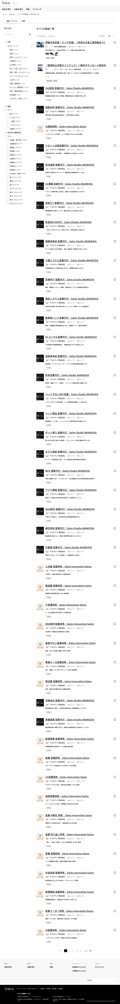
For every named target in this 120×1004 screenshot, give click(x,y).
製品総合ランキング (79, 967)
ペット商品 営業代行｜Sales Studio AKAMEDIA (71, 413)
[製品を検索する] (30, 34)
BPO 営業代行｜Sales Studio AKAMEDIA (67, 470)
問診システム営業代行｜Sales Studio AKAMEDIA (71, 298)
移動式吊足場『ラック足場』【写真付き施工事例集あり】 (75, 42)
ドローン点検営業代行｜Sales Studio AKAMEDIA (71, 145)
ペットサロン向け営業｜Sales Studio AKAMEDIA (71, 394)
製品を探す (6, 9)
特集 (28, 9)
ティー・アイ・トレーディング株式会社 (67, 69)
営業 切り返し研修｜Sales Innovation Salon (69, 834)
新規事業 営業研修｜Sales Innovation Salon (69, 738)
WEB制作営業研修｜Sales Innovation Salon (69, 624)
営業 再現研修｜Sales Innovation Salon (67, 853)
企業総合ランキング (79, 971)
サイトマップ (99, 967)
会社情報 (48, 988)
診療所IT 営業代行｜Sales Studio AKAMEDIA (69, 279)
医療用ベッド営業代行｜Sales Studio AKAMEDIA (71, 317)
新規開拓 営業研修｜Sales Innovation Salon (69, 891)
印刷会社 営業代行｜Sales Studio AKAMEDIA (69, 700)
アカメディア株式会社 (57, 92)
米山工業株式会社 (60, 46)
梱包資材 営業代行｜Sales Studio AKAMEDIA (69, 528)
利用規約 (42, 988)
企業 (23, 21)
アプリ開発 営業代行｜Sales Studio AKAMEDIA (71, 490)
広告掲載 (60, 988)
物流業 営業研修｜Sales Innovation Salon (68, 681)
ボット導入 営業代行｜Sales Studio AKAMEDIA (71, 432)
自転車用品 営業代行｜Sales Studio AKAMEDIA (71, 356)
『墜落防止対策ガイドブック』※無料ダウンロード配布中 (75, 65)
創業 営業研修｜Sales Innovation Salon (67, 758)
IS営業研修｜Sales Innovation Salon (65, 930)
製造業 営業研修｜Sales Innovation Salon (68, 585)
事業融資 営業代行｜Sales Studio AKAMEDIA (69, 719)
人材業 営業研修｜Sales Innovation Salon (68, 566)
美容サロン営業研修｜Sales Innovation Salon (70, 643)
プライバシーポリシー (22, 988)
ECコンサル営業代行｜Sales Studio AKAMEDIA (71, 337)
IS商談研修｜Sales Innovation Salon (65, 126)
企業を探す (18, 9)
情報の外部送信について (33, 988)
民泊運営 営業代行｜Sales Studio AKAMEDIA (69, 164)
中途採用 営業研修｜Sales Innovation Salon (69, 872)
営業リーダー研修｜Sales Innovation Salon (69, 911)
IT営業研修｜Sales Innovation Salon (65, 604)
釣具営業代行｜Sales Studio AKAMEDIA (67, 375)
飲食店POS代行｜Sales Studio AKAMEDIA (68, 222)
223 (86, 951)
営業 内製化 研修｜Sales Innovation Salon (68, 815)
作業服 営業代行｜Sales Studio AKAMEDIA (68, 547)
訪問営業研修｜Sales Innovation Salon (67, 796)
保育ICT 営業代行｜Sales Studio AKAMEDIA (69, 203)
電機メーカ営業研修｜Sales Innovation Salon (70, 662)
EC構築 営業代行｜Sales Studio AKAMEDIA (69, 183)
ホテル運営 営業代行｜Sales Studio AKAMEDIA (71, 451)
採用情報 (54, 988)
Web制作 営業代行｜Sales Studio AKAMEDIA (70, 509)
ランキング (37, 9)
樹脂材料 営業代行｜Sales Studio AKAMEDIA (69, 107)
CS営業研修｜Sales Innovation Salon (66, 777)
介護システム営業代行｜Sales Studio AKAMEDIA (71, 260)
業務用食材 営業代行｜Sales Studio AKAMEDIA (71, 241)
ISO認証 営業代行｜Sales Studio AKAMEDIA (69, 88)
